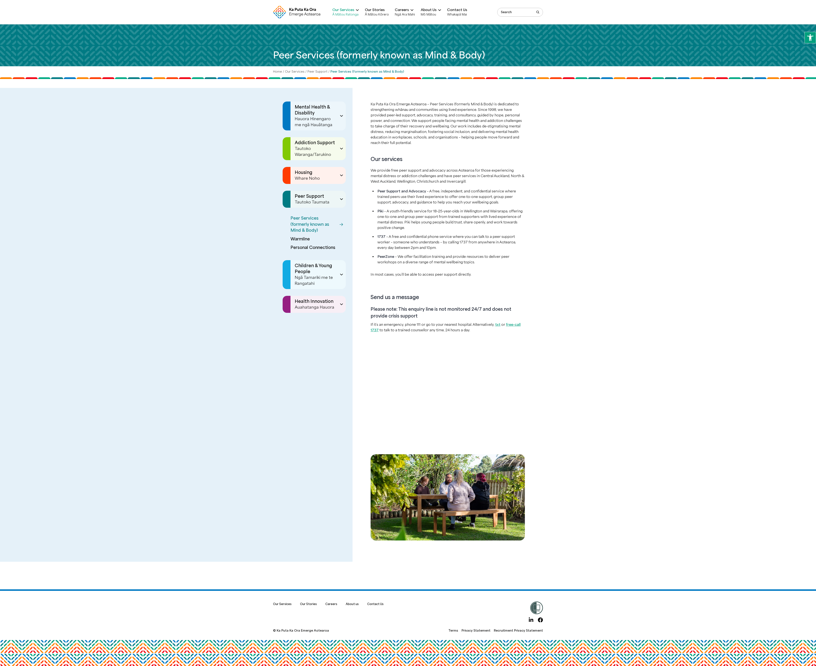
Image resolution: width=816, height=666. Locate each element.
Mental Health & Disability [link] (313, 115)
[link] (810, 37)
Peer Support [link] (317, 71)
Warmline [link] (300, 239)
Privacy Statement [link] (476, 630)
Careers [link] (331, 604)
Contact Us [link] (375, 604)
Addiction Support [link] (315, 148)
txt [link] (497, 325)
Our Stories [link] (308, 604)
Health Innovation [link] (314, 304)
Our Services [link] (295, 71)
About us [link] (352, 604)
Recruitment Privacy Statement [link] (518, 630)
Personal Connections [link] (312, 247)
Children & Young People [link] (314, 274)
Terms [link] (453, 630)
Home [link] (277, 71)
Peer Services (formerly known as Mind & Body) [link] (309, 224)
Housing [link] (307, 175)
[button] (538, 12)
